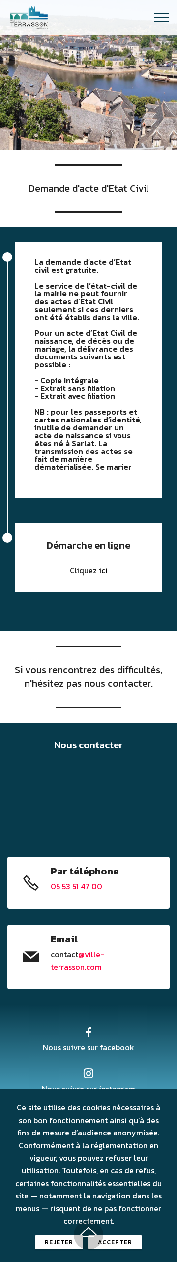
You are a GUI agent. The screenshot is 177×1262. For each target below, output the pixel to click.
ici (103, 570)
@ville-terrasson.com (77, 960)
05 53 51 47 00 (76, 886)
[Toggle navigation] (161, 17)
